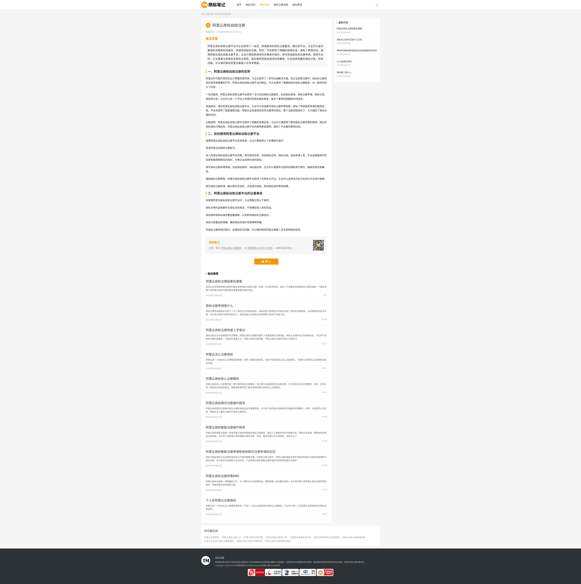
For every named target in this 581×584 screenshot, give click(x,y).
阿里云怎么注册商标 (219, 354)
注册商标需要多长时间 (300, 537)
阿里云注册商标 (211, 537)
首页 (239, 4)
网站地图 (219, 557)
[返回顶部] (575, 464)
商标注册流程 (281, 4)
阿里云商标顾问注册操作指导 (225, 403)
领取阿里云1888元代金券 (260, 248)
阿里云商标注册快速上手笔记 (225, 330)
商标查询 (297, 4)
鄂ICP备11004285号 (271, 566)
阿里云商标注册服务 (231, 248)
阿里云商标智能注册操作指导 (225, 427)
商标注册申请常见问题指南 (326, 537)
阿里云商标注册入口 (231, 537)
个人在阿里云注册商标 (221, 500)
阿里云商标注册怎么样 (276, 537)
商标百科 (250, 4)
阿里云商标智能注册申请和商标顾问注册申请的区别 (240, 451)
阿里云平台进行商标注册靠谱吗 (219, 541)
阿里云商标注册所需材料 (222, 476)
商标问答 (264, 4)
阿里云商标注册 (214, 5)
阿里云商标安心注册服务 (222, 378)
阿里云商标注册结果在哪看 (224, 281)
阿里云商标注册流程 (253, 537)
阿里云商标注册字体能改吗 (249, 541)
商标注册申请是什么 (219, 305)
